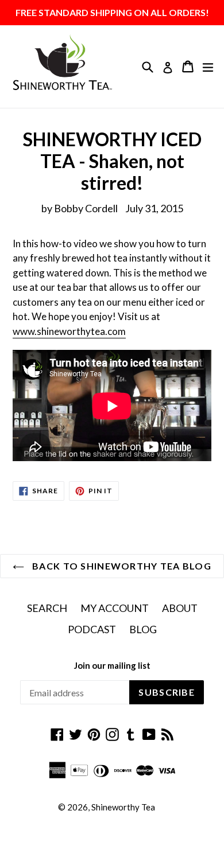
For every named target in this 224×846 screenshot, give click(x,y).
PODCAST (92, 629)
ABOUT (180, 608)
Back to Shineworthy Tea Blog (120, 565)
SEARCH (47, 608)
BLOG (143, 629)
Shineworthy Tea (123, 807)
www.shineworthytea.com (69, 331)
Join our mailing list (112, 665)
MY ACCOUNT (114, 608)
